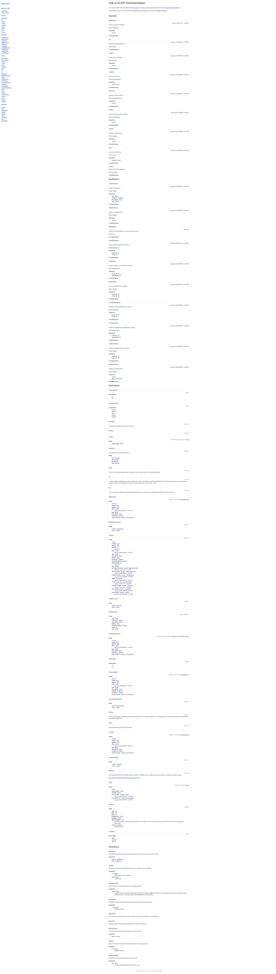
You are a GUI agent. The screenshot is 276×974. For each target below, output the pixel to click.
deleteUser (4, 40)
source (3, 26)
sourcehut (6, 4)
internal (3, 114)
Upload (3, 96)
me (2, 20)
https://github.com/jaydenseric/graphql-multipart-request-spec (124, 778)
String (3, 89)
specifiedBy (5, 121)
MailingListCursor (6, 75)
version (3, 32)
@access (174, 23)
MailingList (4, 74)
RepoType (4, 84)
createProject (5, 37)
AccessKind (5, 58)
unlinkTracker (5, 51)
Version (3, 100)
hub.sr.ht (144, 7)
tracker (3, 28)
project (3, 21)
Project (3, 77)
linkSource (4, 44)
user (3, 30)
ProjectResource (6, 82)
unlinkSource (5, 49)
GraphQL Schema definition (172, 7)
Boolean (4, 61)
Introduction (5, 11)
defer (3, 108)
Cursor (3, 63)
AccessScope (5, 60)
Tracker (3, 93)
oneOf (3, 115)
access (3, 107)
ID (2, 70)
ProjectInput (5, 80)
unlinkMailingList (6, 47)
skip (3, 119)
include (3, 112)
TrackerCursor (5, 94)
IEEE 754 (157, 472)
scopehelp (4, 117)
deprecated (4, 110)
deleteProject (5, 39)
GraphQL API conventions (141, 10)
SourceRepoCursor (6, 87)
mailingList (4, 18)
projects (4, 23)
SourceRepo (5, 86)
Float (3, 68)
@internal (186, 229)
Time (3, 91)
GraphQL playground (161, 10)
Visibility (4, 101)
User (3, 98)
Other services (5, 12)
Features (4, 67)
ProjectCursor (5, 79)
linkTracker (4, 46)
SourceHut (135, 7)
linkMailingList (5, 42)
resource (4, 25)
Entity (3, 65)
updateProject (5, 53)
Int (2, 72)
